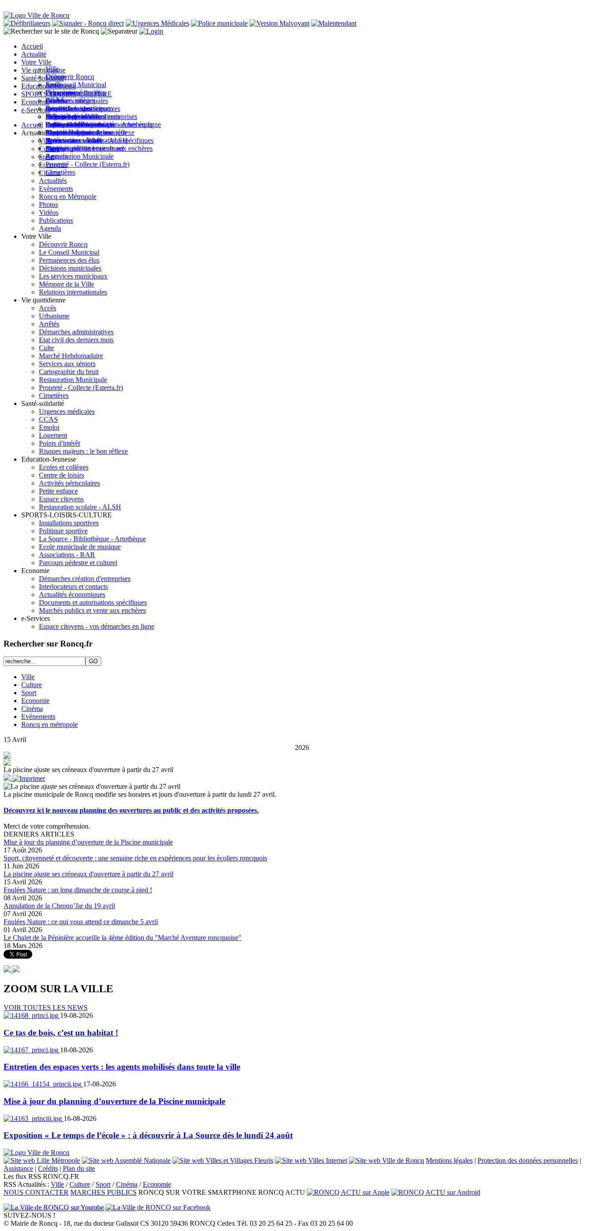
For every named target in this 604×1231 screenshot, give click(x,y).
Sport (28, 692)
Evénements (38, 716)
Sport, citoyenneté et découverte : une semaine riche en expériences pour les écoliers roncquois (135, 858)
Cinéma (32, 708)
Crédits (48, 1168)
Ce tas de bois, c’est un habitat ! (61, 1032)
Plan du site (79, 1168)
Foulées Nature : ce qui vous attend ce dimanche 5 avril (81, 921)
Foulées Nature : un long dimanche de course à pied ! (78, 890)
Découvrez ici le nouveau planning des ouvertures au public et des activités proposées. (131, 810)
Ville (27, 676)
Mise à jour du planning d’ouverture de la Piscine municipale (88, 842)
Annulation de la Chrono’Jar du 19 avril (59, 906)
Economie (35, 700)
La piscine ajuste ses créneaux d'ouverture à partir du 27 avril (88, 874)
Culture (31, 684)
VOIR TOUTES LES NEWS (46, 1007)
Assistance (18, 1168)
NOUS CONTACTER (36, 1192)
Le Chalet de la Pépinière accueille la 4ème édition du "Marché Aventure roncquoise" (122, 937)
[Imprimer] (28, 778)
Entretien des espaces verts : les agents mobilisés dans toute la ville (122, 1066)
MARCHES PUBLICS (103, 1192)
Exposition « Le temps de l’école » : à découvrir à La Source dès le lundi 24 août (148, 1135)
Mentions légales (449, 1160)
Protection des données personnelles (528, 1160)
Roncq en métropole (49, 724)
